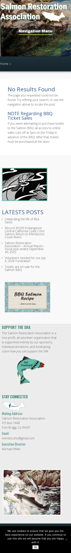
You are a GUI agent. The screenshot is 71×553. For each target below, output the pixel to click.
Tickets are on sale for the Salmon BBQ (22, 268)
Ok (35, 547)
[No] (66, 539)
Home (4, 64)
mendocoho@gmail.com (18, 438)
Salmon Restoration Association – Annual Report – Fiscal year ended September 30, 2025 (25, 247)
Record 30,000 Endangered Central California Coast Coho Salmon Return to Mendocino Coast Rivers (25, 232)
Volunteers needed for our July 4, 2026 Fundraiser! (25, 259)
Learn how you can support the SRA (25, 351)
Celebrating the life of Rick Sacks (22, 220)
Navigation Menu (35, 31)
